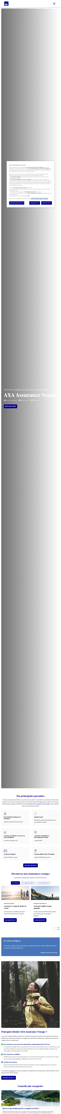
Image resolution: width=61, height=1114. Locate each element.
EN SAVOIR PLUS (10, 920)
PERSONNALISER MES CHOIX (16, 202)
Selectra (12, 1071)
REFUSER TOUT (34, 202)
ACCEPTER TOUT (46, 202)
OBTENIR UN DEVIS (9, 1078)
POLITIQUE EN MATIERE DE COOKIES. (39, 198)
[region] (30, 184)
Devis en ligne (10, 406)
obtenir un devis (30, 865)
